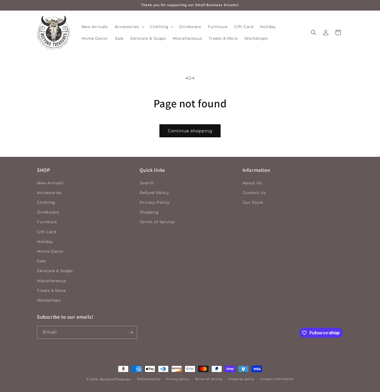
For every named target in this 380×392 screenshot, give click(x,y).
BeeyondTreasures (115, 379)
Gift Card (46, 231)
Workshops (48, 300)
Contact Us (254, 192)
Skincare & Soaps (55, 270)
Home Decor (50, 251)
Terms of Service (157, 222)
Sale (41, 261)
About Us (252, 182)
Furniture (47, 222)
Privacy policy (177, 379)
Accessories (49, 192)
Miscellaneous (51, 280)
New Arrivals (50, 182)
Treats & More (51, 290)
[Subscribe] (131, 332)
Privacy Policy (154, 202)
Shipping (149, 212)
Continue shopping (190, 130)
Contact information (277, 379)
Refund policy (149, 379)
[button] (129, 27)
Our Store (253, 202)
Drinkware (48, 212)
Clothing (46, 202)
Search (147, 182)
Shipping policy (241, 379)
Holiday (45, 241)
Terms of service (209, 379)
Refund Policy (154, 192)
